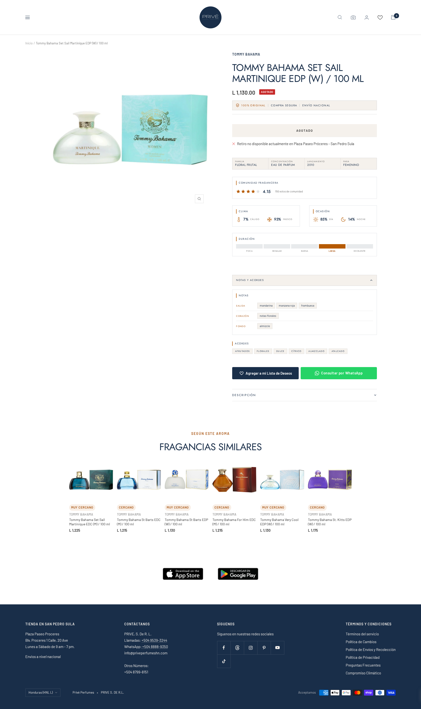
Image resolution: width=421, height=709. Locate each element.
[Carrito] (393, 17)
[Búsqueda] (340, 17)
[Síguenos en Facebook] (223, 647)
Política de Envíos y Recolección (371, 649)
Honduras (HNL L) (41, 692)
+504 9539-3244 (154, 640)
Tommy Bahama (246, 54)
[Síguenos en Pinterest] (264, 647)
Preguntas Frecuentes (363, 665)
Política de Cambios (361, 641)
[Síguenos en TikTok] (223, 661)
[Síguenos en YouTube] (277, 647)
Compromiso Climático (363, 673)
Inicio (29, 43)
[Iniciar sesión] (366, 17)
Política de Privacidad (363, 657)
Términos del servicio (362, 634)
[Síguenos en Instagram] (250, 647)
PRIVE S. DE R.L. (112, 692)
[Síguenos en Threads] (237, 647)
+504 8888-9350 (155, 646)
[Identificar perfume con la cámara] (353, 17)
